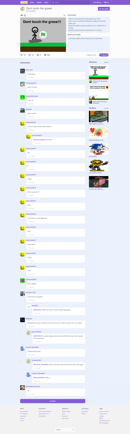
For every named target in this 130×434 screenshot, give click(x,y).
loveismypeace (31, 83)
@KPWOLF (38, 336)
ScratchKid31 (32, 11)
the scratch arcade (95, 173)
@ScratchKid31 (39, 377)
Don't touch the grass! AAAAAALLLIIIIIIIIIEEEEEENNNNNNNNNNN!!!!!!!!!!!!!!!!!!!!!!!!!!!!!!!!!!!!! (100, 101)
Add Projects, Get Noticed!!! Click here (97, 124)
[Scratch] (24, 2)
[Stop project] (24, 15)
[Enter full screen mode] (64, 15)
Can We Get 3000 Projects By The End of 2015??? (97, 189)
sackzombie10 (31, 122)
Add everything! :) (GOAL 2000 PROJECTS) (97, 140)
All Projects (93, 156)
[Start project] (21, 15)
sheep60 (35, 305)
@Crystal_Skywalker (41, 364)
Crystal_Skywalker (32, 347)
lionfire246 (96, 103)
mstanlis (29, 109)
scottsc (95, 82)
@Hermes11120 (39, 310)
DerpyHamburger (32, 96)
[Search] (53, 2)
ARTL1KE (29, 70)
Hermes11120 (30, 292)
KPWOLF (29, 319)
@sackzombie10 (39, 139)
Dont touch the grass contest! (100, 81)
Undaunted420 (31, 279)
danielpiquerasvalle (33, 386)
